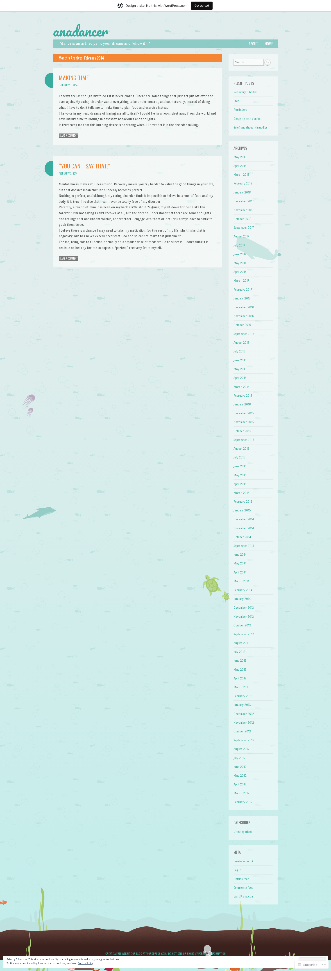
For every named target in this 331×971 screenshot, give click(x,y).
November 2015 (244, 422)
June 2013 (240, 660)
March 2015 (241, 493)
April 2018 (240, 166)
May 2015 (240, 475)
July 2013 (239, 651)
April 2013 (240, 678)
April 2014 (240, 572)
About (253, 43)
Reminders (240, 109)
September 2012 (244, 740)
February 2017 (243, 289)
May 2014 (240, 563)
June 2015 (240, 466)
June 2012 (240, 767)
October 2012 (242, 731)
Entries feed (241, 879)
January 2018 (242, 192)
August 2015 (241, 448)
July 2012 (239, 758)
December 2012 (244, 714)
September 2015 (244, 440)
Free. (237, 101)
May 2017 (240, 263)
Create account (243, 861)
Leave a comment (68, 135)
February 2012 (243, 802)
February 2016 (243, 395)
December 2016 (244, 307)
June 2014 (240, 554)
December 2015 (244, 413)
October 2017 (242, 219)
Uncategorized (243, 831)
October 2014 (242, 537)
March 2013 (241, 687)
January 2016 (242, 404)
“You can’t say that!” (84, 165)
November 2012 (244, 722)
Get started (202, 5)
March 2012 (241, 793)
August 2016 (241, 342)
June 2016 (240, 360)
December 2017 (244, 201)
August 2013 (241, 643)
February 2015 (243, 501)
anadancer (80, 31)
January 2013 (242, 704)
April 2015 (240, 484)
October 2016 (242, 325)
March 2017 (241, 280)
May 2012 (240, 775)
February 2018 (243, 183)
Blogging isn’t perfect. (248, 118)
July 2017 (239, 245)
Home (269, 43)
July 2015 (239, 457)
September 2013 (244, 634)
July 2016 (239, 351)
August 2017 (241, 236)
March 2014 (241, 581)
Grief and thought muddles (251, 127)
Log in (237, 870)
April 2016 (240, 378)
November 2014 (244, 528)
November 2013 (244, 616)
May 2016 (240, 369)
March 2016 (241, 387)
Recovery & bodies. (246, 92)
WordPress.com (244, 896)
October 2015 (242, 431)
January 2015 (242, 510)
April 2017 (240, 272)
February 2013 (243, 696)
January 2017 (242, 298)
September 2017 (244, 227)
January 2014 (242, 599)
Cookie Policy (85, 963)
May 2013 (240, 669)
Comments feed (243, 887)
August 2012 (241, 749)
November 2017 (244, 210)
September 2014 (244, 546)
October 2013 (242, 625)
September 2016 (244, 334)
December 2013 (244, 607)
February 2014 (243, 590)
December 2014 (244, 519)
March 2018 (241, 174)
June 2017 (240, 254)
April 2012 (240, 784)
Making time (74, 77)
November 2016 (244, 316)
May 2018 (240, 157)
